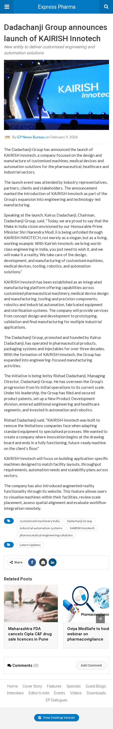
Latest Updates (30, 545)
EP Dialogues (57, 700)
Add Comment (91, 665)
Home (12, 686)
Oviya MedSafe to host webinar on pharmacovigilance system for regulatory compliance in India (88, 639)
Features (54, 686)
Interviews (15, 693)
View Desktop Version (58, 718)
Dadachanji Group (79, 521)
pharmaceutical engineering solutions (46, 535)
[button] (7, 7)
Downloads (96, 693)
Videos (76, 693)
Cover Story (32, 686)
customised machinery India (40, 521)
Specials (73, 686)
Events (59, 693)
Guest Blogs (96, 686)
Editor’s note (39, 693)
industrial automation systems (41, 528)
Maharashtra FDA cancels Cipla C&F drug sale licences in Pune (30, 634)
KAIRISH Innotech (82, 528)
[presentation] (100, 618)
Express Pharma (56, 7)
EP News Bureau (31, 137)
